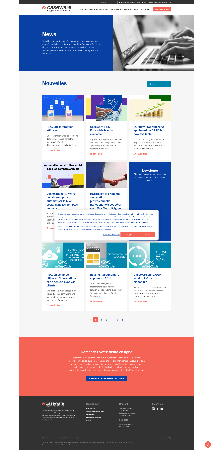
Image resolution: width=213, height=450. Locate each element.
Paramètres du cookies (111, 235)
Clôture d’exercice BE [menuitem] (85, 9)
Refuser (147, 235)
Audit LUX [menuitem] (127, 9)
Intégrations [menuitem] (145, 9)
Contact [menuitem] (143, 2)
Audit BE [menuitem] (99, 9)
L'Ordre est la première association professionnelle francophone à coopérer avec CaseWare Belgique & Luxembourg (106, 202)
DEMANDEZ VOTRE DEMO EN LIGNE (106, 378)
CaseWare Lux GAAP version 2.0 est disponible (147, 278)
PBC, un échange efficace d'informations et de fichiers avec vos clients (62, 280)
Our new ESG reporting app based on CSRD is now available (149, 130)
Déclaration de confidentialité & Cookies (54, 438)
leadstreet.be (167, 438)
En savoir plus (53, 150)
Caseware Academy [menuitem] (154, 2)
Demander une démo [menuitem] (162, 9)
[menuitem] (153, 409)
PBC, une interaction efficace (60, 128)
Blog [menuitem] (138, 2)
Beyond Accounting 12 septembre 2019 (104, 276)
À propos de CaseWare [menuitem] (93, 417)
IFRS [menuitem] (136, 9)
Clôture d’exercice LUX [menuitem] (113, 9)
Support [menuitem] (164, 2)
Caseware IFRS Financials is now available (101, 130)
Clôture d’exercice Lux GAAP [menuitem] (95, 411)
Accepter (129, 235)
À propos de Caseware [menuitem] (128, 2)
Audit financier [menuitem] (91, 408)
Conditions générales (74, 438)
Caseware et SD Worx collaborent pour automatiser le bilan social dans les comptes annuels (62, 201)
